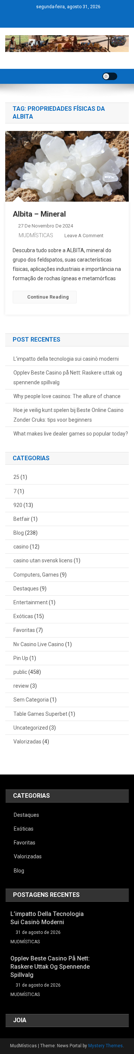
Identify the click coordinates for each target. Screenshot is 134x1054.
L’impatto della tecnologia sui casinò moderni (66, 359)
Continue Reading (48, 297)
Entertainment (30, 602)
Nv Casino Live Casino (38, 644)
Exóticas (23, 616)
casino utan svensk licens (43, 560)
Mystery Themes (105, 1045)
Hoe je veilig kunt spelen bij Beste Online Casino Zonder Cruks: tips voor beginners (68, 415)
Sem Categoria (31, 700)
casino (21, 547)
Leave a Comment (83, 235)
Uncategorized (30, 728)
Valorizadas (27, 742)
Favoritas (24, 630)
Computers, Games (36, 575)
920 (17, 505)
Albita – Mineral (39, 214)
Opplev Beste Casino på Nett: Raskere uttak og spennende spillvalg (67, 377)
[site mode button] (109, 76)
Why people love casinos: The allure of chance (67, 396)
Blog (18, 533)
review (21, 686)
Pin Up (20, 658)
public (20, 672)
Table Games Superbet (40, 714)
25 (16, 477)
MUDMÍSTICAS (36, 235)
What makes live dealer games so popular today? (70, 434)
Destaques (26, 589)
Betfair (21, 519)
